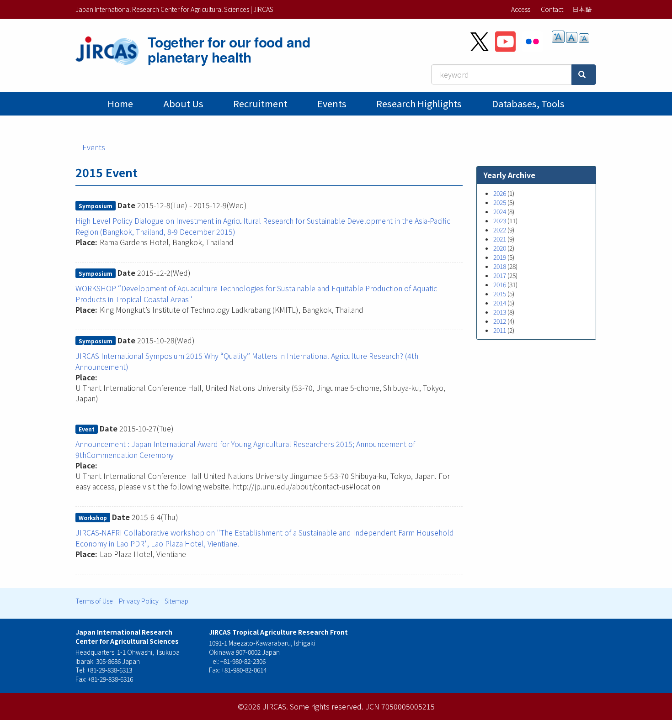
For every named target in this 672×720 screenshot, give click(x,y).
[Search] (583, 74)
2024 (499, 211)
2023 (499, 220)
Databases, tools (528, 103)
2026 (499, 193)
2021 (499, 238)
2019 (499, 257)
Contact (552, 9)
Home (120, 103)
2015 (499, 293)
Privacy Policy (139, 600)
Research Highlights (419, 103)
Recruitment (260, 103)
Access (520, 9)
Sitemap (176, 600)
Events (332, 103)
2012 (499, 321)
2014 (499, 302)
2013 (499, 311)
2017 (499, 275)
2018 (499, 266)
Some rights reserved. (326, 706)
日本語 (582, 9)
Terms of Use (94, 600)
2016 (499, 284)
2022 (499, 229)
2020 (499, 247)
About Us (183, 103)
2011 (499, 330)
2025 (499, 202)
